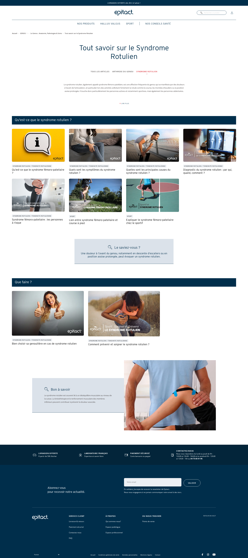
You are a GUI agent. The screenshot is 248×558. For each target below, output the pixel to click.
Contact (157, 555)
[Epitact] (124, 13)
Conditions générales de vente (108, 555)
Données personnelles (129, 555)
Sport (130, 23)
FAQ (70, 538)
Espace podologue (113, 527)
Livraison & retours (76, 521)
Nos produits (86, 23)
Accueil (14, 33)
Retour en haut (209, 516)
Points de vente (148, 521)
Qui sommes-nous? (113, 521)
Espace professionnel (114, 532)
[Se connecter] (232, 13)
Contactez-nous (75, 532)
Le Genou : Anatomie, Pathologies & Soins (46, 33)
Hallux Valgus (110, 23)
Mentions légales (146, 555)
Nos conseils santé (158, 23)
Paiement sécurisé (76, 527)
